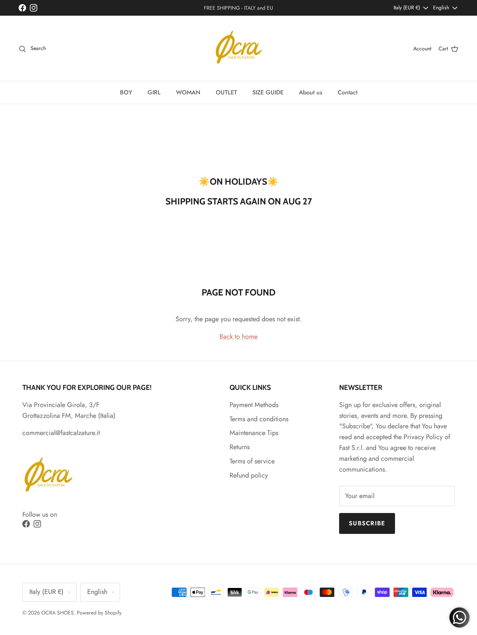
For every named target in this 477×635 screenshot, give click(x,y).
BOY (126, 92)
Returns (240, 447)
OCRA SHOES (57, 612)
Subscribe (367, 523)
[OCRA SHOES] (239, 48)
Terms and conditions (259, 419)
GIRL (154, 92)
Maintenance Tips (254, 433)
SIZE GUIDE (268, 92)
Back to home (238, 336)
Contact (347, 92)
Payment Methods (254, 405)
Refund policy (249, 475)
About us (310, 92)
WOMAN (188, 92)
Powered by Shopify (99, 612)
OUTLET (226, 92)
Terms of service (252, 461)
